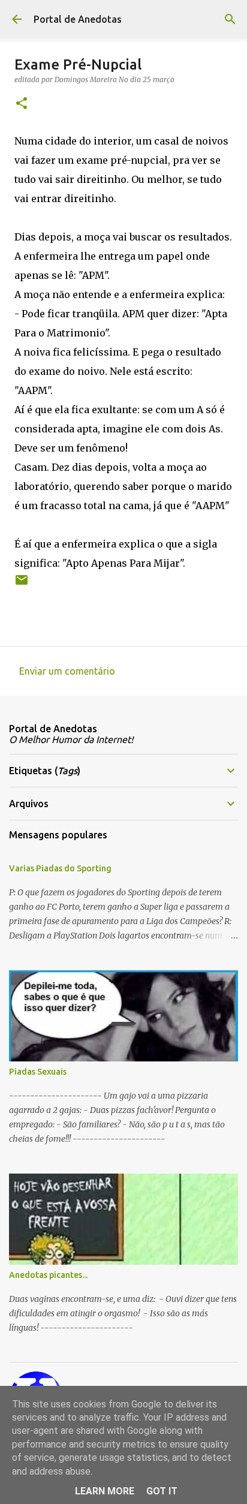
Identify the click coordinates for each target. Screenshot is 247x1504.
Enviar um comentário (67, 671)
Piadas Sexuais (38, 1071)
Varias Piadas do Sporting (60, 868)
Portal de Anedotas (78, 19)
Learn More (104, 1491)
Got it (161, 1491)
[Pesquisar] (230, 19)
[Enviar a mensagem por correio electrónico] (21, 584)
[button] (21, 104)
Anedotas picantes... (48, 1275)
